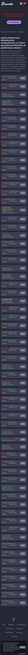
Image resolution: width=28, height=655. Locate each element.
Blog (4, 624)
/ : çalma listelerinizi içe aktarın (10, 439)
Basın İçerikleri (9, 632)
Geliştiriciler (14, 636)
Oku (23, 78)
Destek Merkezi (21, 624)
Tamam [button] (22, 647)
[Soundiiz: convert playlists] (14, 619)
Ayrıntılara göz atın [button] (8, 651)
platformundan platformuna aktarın (9, 78)
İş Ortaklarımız (9, 628)
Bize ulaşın (20, 632)
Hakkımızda (19, 628)
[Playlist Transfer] (7, 3)
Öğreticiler (11, 624)
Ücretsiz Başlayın (14, 22)
